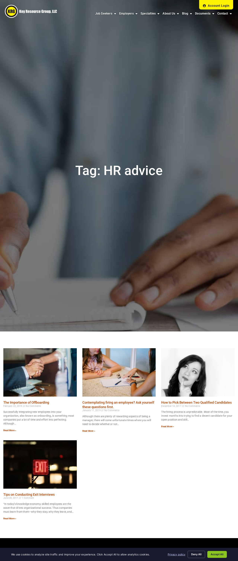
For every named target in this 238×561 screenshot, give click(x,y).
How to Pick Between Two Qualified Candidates (196, 402)
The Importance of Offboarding (26, 402)
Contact (225, 14)
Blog (187, 14)
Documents (205, 14)
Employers (129, 14)
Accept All (217, 554)
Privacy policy (176, 554)
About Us (171, 14)
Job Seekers (106, 14)
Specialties (151, 14)
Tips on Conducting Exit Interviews (29, 494)
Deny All (196, 554)
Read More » (9, 430)
